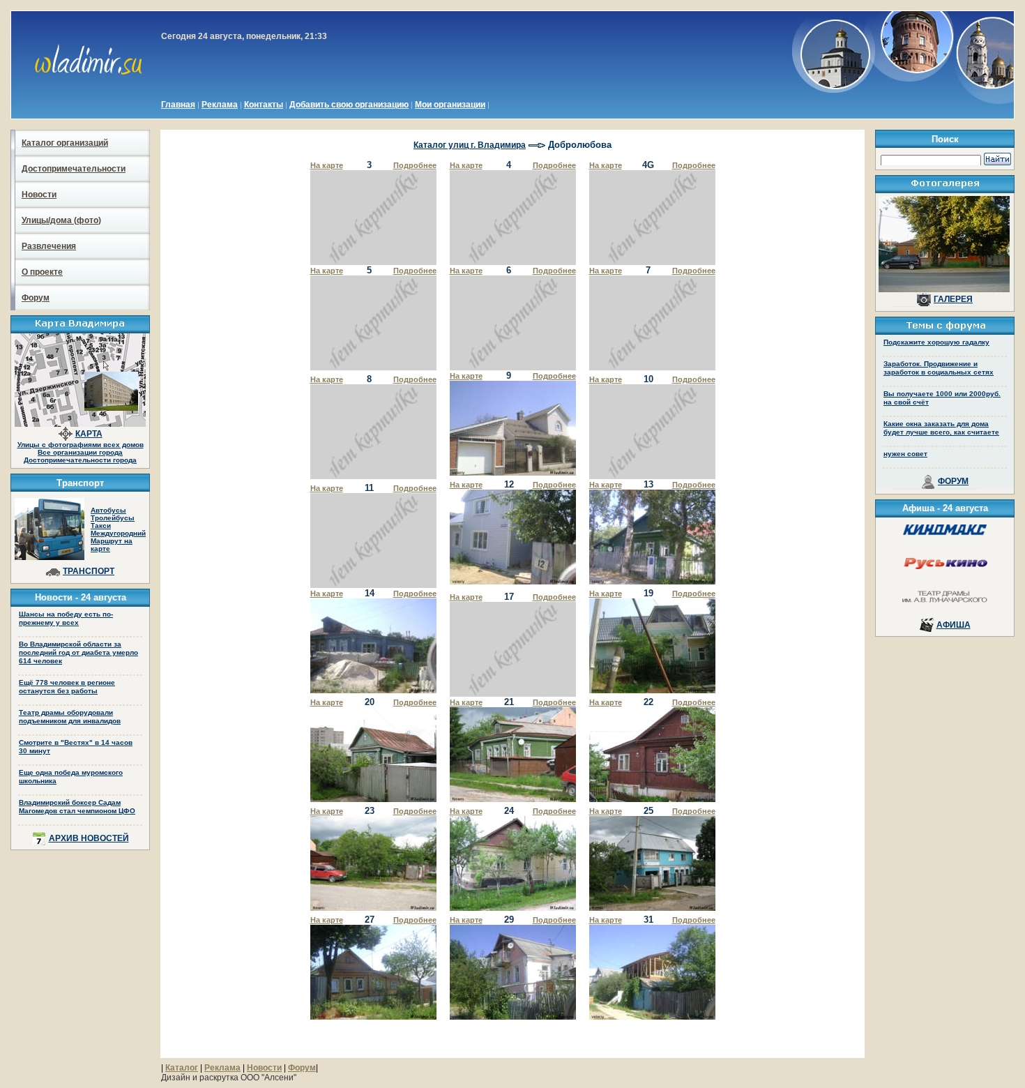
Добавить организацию (349, 104)
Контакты (263, 104)
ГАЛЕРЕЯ (953, 299)
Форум (36, 298)
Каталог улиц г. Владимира (469, 145)
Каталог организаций (65, 143)
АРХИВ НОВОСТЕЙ (89, 838)
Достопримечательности (74, 169)
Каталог (181, 1068)
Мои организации (450, 104)
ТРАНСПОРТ (88, 571)
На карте (326, 165)
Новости (39, 194)
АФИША (953, 625)
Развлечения (49, 246)
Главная (178, 104)
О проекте (42, 272)
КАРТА (88, 434)
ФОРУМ (953, 481)
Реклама (220, 104)
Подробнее (414, 165)
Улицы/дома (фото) (61, 220)
